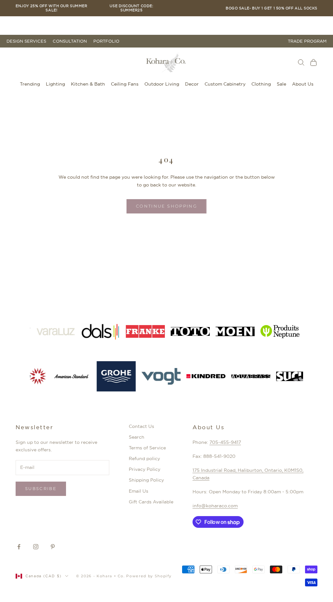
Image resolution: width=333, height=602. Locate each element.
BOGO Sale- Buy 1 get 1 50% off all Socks (271, 8)
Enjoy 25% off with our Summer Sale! (51, 8)
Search (136, 437)
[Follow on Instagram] (36, 546)
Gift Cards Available (151, 502)
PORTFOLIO (106, 41)
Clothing (261, 84)
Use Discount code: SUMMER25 (131, 8)
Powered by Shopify (149, 576)
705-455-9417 (225, 442)
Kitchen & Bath (88, 84)
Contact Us (141, 426)
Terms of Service (147, 448)
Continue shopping (166, 206)
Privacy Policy (144, 469)
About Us (302, 84)
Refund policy (144, 458)
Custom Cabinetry (225, 84)
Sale (281, 84)
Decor (192, 84)
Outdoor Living (161, 84)
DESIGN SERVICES (26, 41)
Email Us (138, 491)
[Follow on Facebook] (19, 546)
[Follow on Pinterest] (52, 546)
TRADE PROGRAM (307, 41)
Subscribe (41, 488)
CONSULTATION (70, 41)
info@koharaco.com (215, 506)
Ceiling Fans (125, 84)
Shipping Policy (146, 480)
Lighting (55, 84)
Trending (30, 84)
